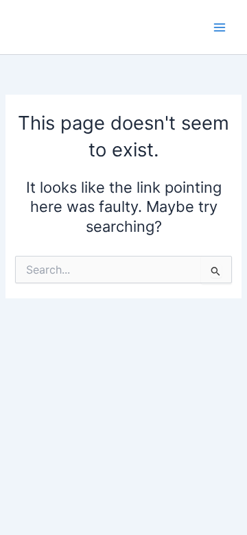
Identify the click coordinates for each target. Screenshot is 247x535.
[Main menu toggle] (219, 26)
